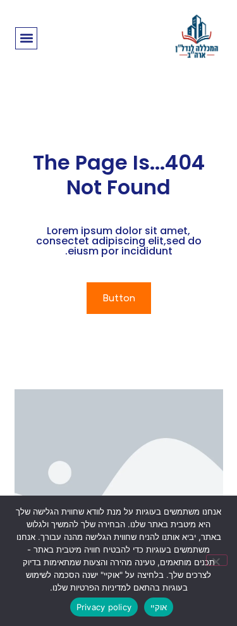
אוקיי (158, 607)
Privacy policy (104, 607)
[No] (217, 560)
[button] (26, 38)
